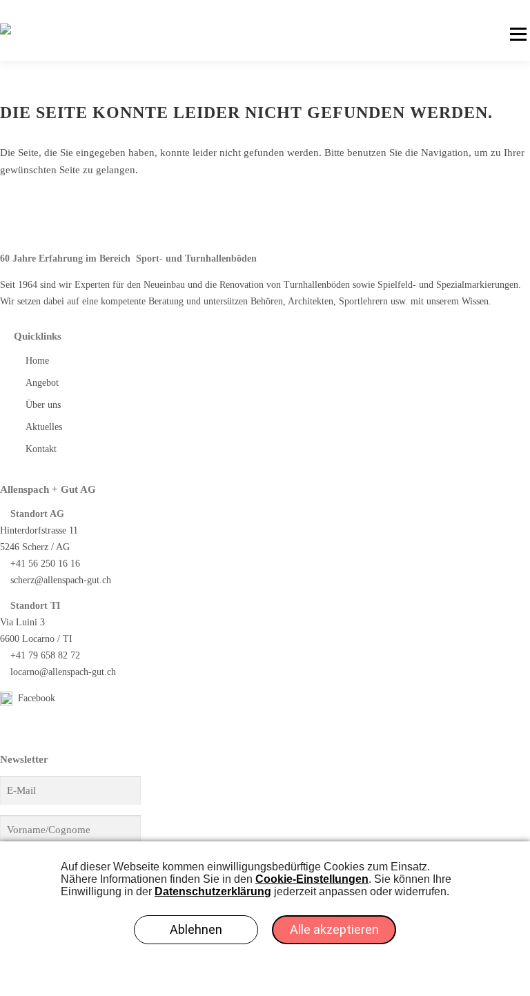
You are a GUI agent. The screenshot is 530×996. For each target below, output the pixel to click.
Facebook (35, 698)
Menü (518, 34)
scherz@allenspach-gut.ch (60, 580)
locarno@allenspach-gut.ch (63, 672)
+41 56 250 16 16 (45, 563)
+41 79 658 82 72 (45, 655)
